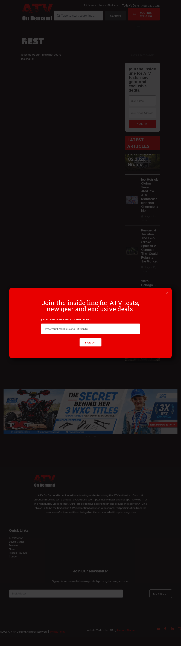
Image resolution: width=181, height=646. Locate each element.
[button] (167, 292)
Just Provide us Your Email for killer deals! (65, 319)
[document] (90, 323)
